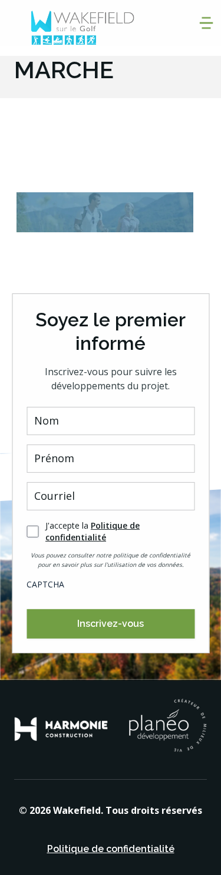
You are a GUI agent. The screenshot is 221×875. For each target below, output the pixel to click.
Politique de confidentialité (92, 531)
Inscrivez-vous (110, 623)
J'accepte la (92, 531)
